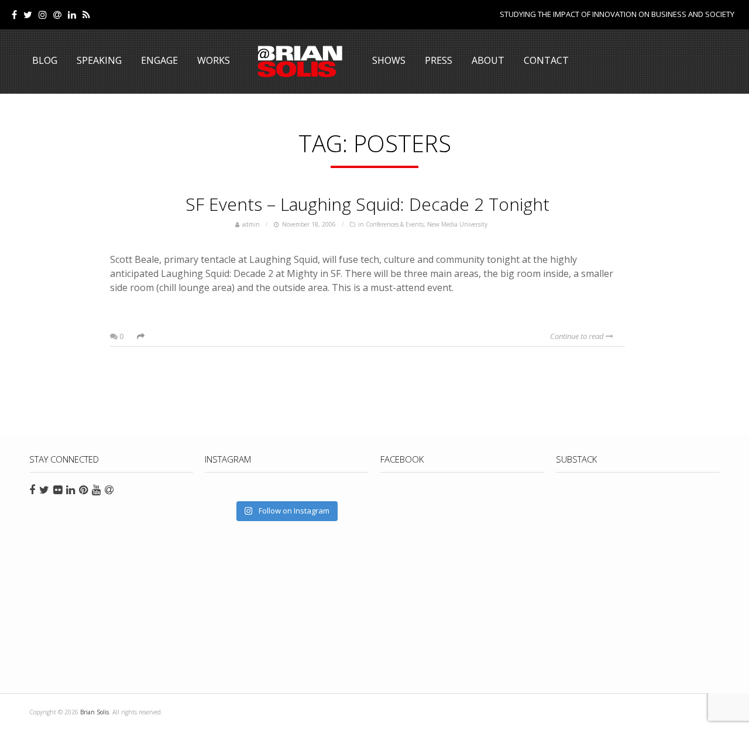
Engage (159, 60)
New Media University (457, 224)
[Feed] (86, 14)
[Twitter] (27, 14)
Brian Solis (300, 61)
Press (438, 60)
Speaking (99, 60)
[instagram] (43, 14)
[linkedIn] (72, 14)
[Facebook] (14, 14)
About (488, 60)
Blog (44, 60)
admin (251, 224)
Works (213, 60)
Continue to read (578, 336)
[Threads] (57, 14)
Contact (546, 60)
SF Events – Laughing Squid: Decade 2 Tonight (367, 204)
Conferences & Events (395, 224)
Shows (389, 60)
